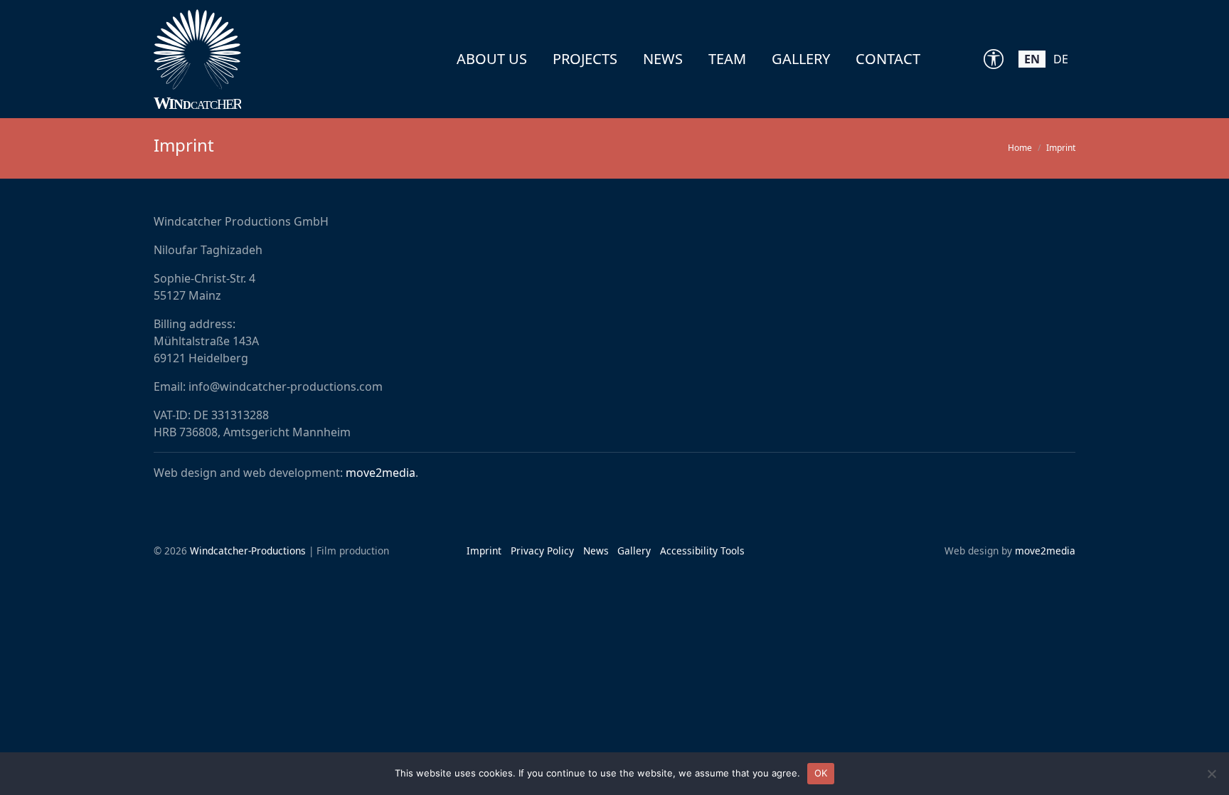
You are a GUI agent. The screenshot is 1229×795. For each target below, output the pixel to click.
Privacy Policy (542, 550)
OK (821, 773)
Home (1020, 148)
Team (727, 58)
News (663, 58)
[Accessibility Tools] (993, 59)
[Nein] (1211, 774)
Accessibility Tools (702, 550)
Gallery (801, 58)
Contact (888, 58)
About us (492, 58)
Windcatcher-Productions (248, 550)
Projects (585, 58)
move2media (380, 472)
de (1060, 59)
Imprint (484, 550)
